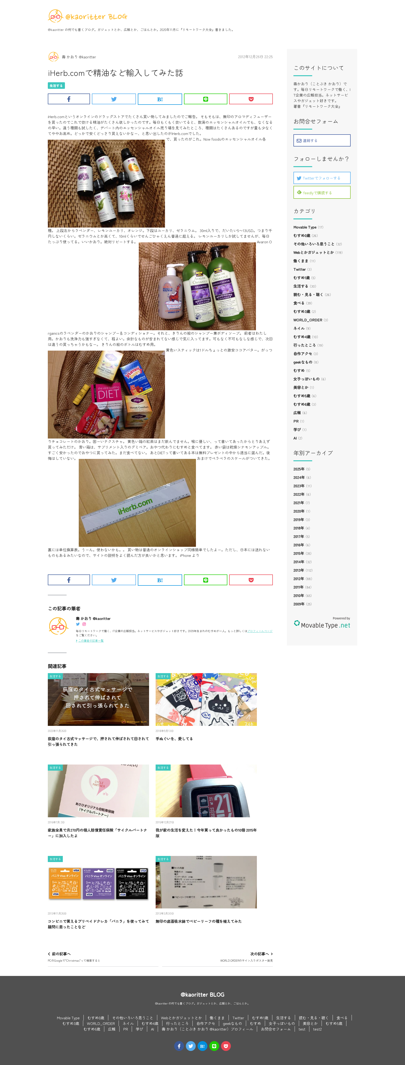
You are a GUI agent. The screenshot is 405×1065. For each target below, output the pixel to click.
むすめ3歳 (301, 311)
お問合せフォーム (276, 1029)
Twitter (299, 269)
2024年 (299, 477)
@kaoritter (56, 29)
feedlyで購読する (317, 192)
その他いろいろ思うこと (314, 244)
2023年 (299, 485)
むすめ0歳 (301, 235)
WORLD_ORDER (307, 319)
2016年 (298, 545)
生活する (56, 85)
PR (296, 421)
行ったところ (304, 345)
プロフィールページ (260, 631)
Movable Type (304, 227)
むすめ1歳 (301, 277)
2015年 (298, 553)
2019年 (298, 519)
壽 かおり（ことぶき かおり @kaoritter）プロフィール (207, 1029)
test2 (317, 1029)
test (302, 1029)
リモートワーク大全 (197, 29)
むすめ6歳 (301, 404)
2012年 (298, 578)
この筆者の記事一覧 (91, 640)
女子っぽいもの (306, 379)
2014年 (298, 561)
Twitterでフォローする (322, 178)
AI (295, 438)
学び (297, 429)
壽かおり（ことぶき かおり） (318, 83)
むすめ (299, 370)
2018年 (298, 528)
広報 (297, 412)
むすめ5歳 (301, 395)
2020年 (299, 511)
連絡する (310, 140)
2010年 (298, 595)
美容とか (300, 387)
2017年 (298, 536)
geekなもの (302, 362)
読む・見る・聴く (308, 294)
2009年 (299, 604)
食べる (299, 303)
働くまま (300, 260)
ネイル (299, 328)
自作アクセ (302, 353)
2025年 (299, 469)
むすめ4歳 (302, 336)
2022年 (299, 494)
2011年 (298, 587)
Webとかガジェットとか (313, 252)
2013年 (298, 570)
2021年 (298, 502)
